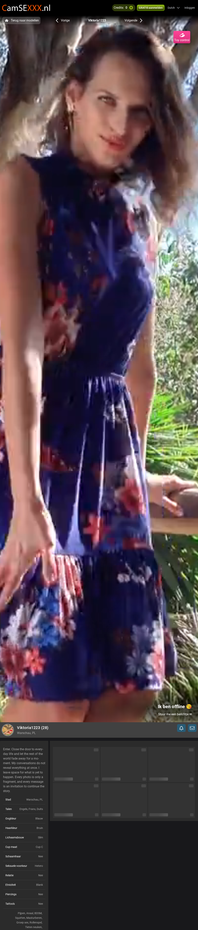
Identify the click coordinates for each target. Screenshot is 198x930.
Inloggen (189, 7)
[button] (173, 7)
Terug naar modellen (25, 20)
